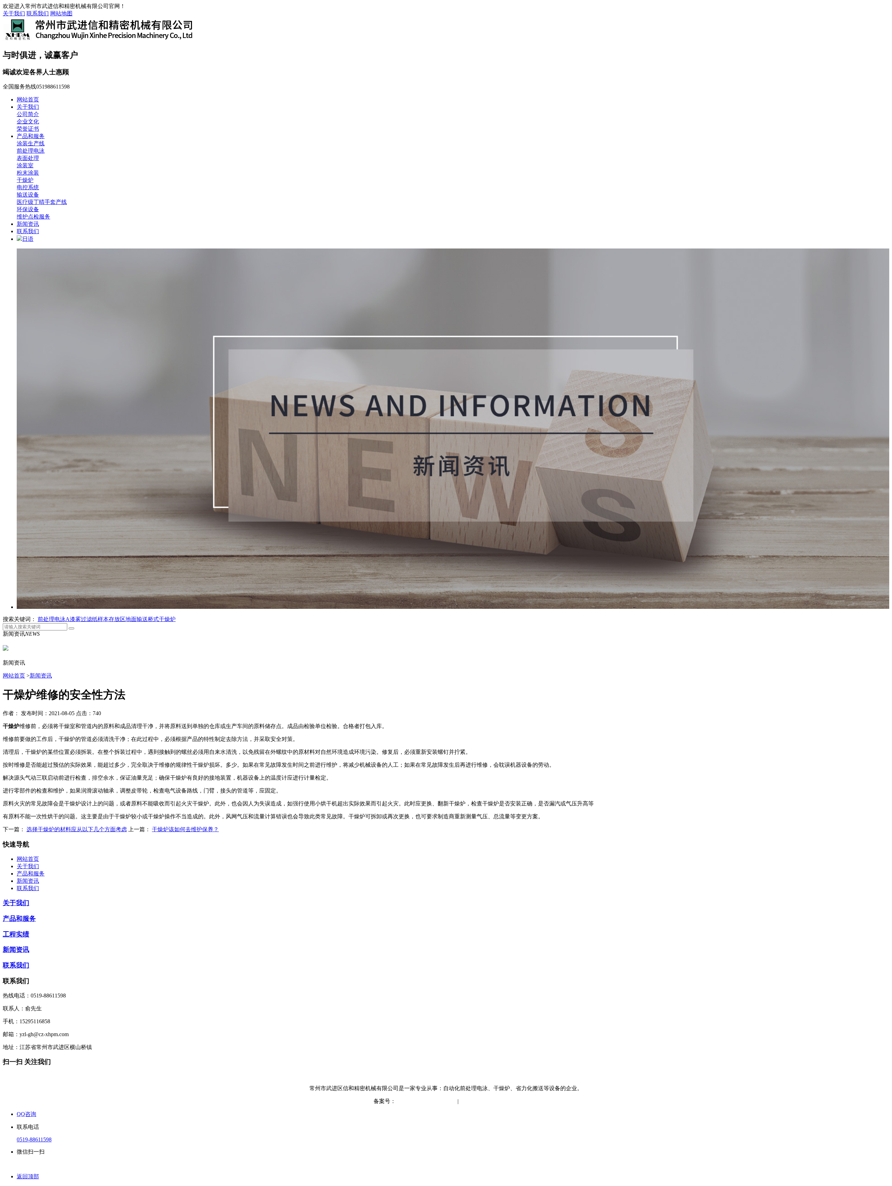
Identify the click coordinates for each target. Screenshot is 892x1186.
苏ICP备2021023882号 (422, 1101)
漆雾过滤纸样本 (89, 619)
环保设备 (28, 209)
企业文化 (28, 121)
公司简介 (28, 114)
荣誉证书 (28, 129)
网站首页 (28, 99)
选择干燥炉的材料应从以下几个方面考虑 (76, 829)
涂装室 (25, 165)
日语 (27, 239)
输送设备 (28, 195)
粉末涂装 (28, 173)
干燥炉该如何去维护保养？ (185, 829)
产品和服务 (31, 136)
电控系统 (28, 187)
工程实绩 (16, 934)
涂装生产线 (31, 143)
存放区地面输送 (128, 619)
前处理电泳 (31, 151)
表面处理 (28, 158)
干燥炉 (25, 180)
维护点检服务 (33, 217)
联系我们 (37, 13)
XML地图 (506, 1101)
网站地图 (61, 13)
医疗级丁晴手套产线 (42, 202)
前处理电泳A (54, 619)
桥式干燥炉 (162, 619)
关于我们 (14, 13)
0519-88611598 (34, 1139)
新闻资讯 (28, 224)
